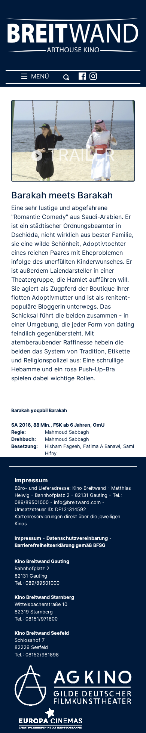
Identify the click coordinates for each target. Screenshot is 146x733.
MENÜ (38, 76)
